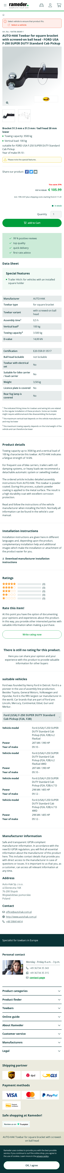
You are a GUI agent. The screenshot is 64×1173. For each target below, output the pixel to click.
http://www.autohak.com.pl (21, 916)
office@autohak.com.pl (19, 912)
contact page (37, 977)
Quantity (42, 214)
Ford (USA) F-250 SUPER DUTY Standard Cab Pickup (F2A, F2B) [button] (29, 717)
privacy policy (43, 1156)
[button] (50, 5)
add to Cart (34, 222)
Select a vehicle (18, 25)
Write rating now (32, 634)
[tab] (8, 116)
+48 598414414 (14, 921)
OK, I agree (31, 1165)
